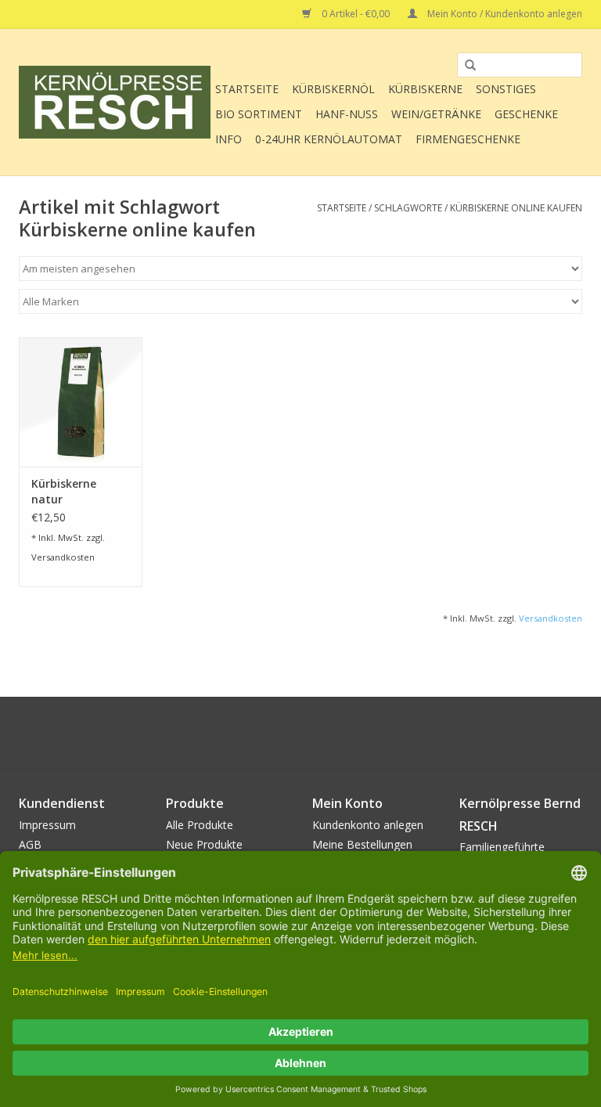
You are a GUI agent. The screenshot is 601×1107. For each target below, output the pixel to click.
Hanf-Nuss (346, 113)
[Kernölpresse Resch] (115, 102)
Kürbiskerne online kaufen (516, 208)
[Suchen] (465, 65)
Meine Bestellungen (362, 844)
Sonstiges (506, 88)
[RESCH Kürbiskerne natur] (80, 402)
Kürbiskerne (425, 88)
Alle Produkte (199, 824)
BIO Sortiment (258, 113)
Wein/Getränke (436, 113)
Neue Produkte (204, 844)
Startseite (247, 88)
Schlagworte (408, 208)
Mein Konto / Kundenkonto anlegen (503, 13)
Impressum (47, 824)
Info (228, 139)
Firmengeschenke (468, 139)
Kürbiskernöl (333, 88)
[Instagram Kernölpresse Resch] (328, 732)
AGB (30, 844)
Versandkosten (63, 557)
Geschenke (526, 113)
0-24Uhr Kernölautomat (328, 139)
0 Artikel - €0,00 (355, 13)
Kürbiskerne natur (63, 491)
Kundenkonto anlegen (367, 824)
